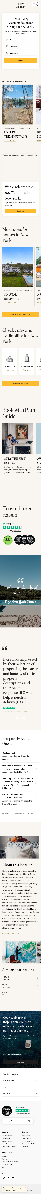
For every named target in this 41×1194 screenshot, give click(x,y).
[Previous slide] (17, 717)
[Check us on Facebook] (8, 1178)
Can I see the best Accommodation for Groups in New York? (15, 756)
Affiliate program (8, 1141)
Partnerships (6, 1138)
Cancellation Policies (29, 1144)
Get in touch (26, 1138)
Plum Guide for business (10, 1162)
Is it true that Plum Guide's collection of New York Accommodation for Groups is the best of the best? (17, 799)
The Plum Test (7, 1164)
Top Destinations (10, 1074)
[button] (20, 4)
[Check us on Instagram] (4, 1178)
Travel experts (27, 1141)
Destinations (8, 1080)
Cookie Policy (11, 1190)
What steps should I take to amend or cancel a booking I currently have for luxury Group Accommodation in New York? (17, 783)
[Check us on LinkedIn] (13, 1178)
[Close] (25, 1187)
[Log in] (35, 4)
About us (5, 1156)
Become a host (7, 1135)
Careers (4, 1167)
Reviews (25, 1147)
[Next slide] (23, 717)
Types (5, 1086)
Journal (4, 1144)
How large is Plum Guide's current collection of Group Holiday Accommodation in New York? (17, 768)
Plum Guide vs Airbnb (9, 1147)
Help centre (26, 1135)
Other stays (8, 1093)
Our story (5, 1159)
